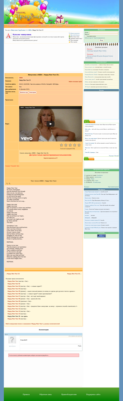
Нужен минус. (88, 198)
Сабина (104, 51)
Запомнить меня (91, 36)
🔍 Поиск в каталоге (74, 33)
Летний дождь (97, 182)
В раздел (86, 187)
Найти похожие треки (75, 81)
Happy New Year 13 (14, 311)
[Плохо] (65, 144)
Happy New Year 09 (14, 301)
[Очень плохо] (61, 144)
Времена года (24, 92)
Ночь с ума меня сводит (91, 138)
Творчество (70, 26)
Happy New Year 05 (14, 291)
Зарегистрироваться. (99, 38)
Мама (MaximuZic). (89, 77)
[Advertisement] (43, 57)
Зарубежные (21, 30)
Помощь (91, 26)
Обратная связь (45, 394)
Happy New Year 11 (14, 306)
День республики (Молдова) (94, 56)
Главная (10, 26)
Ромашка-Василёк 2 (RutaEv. (91, 74)
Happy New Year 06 (14, 293)
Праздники (21, 26)
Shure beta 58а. (88, 200)
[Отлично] (79, 144)
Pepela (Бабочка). (89, 69)
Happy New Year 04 (14, 288)
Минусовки (33, 26)
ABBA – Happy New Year (27, 107)
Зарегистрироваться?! (50, 158)
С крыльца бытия (89, 124)
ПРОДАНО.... (88, 217)
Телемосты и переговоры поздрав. (93, 225)
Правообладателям (69, 394)
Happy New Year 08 (14, 298)
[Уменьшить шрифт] (7, 184)
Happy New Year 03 (14, 286)
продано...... (88, 215)
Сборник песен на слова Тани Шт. (93, 194)
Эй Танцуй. (87, 86)
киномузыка (98, 177)
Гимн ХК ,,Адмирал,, (90, 152)
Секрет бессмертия (89, 143)
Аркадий (95, 51)
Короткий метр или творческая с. (92, 211)
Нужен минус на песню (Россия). (92, 222)
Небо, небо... (88, 129)
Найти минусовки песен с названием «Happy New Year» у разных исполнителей (33, 324)
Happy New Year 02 (14, 283)
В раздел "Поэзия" (114, 155)
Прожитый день (89, 134)
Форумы (81, 26)
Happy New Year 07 (14, 296)
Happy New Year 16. (73, 273)
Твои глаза (87, 147)
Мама (92, 179)
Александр (90, 51)
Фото (51, 26)
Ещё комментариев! (113, 187)
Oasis (96, 180)
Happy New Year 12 (14, 309)
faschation (100, 175)
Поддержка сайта (93, 394)
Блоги (43, 26)
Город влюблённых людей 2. (91, 72)
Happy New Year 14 (14, 314)
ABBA (30, 30)
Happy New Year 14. (13, 273)
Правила (26, 394)
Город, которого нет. (90, 67)
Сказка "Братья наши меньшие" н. (92, 191)
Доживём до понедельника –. (91, 64)
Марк (100, 51)
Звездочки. (87, 84)
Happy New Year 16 (14, 319)
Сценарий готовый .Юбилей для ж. (93, 227)
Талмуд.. (87, 209)
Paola (6, 334)
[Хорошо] (74, 144)
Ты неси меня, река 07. (90, 79)
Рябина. (87, 81)
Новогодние (32, 92)
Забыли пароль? (89, 38)
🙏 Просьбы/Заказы (74, 35)
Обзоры (59, 26)
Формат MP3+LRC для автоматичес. (93, 202)
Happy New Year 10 (14, 304)
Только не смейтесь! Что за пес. (92, 205)
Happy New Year (13, 281)
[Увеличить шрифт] (9, 184)
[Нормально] (70, 144)
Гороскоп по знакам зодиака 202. (92, 220)
